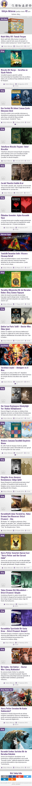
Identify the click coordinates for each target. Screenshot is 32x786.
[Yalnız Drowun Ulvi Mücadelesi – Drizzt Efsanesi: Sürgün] (16, 572)
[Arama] (13, 5)
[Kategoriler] (20, 5)
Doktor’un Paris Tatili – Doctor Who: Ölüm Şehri (16, 327)
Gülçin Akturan (7, 46)
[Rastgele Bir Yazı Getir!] (16, 5)
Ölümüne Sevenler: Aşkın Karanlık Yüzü (15, 216)
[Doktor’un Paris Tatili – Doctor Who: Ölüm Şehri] (16, 308)
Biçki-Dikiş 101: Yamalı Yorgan (13, 36)
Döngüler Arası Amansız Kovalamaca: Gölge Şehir (11, 478)
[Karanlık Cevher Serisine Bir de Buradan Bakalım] (16, 728)
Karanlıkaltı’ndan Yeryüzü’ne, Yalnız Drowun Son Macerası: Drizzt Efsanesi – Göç (16, 516)
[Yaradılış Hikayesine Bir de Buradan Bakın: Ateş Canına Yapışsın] (16, 272)
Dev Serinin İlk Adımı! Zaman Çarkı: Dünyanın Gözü (15, 109)
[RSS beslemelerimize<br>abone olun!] (12, 779)
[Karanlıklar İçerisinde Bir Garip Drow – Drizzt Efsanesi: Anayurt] (16, 610)
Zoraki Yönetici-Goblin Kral (12, 183)
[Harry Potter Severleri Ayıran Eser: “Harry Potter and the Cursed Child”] (16, 534)
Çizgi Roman (4, 346)
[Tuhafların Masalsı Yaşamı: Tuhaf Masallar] (16, 128)
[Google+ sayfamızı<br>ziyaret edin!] (20, 776)
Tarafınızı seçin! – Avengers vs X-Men (15, 369)
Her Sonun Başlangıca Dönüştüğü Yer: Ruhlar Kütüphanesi (15, 407)
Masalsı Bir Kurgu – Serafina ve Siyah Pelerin (14, 71)
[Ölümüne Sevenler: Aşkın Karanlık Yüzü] (16, 197)
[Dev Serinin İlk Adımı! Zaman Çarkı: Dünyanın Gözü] (16, 90)
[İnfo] (30, 5)
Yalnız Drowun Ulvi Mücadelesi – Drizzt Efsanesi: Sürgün (14, 591)
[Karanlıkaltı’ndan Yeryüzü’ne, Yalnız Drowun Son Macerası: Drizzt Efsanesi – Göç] (16, 495)
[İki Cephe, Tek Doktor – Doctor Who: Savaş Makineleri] (16, 648)
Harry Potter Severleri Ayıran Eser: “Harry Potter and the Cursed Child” (15, 555)
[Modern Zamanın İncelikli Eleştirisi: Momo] (16, 422)
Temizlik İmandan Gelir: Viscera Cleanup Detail (14, 254)
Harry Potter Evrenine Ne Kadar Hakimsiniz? (14, 709)
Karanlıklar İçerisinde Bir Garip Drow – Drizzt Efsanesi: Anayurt (14, 629)
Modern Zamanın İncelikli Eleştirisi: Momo (15, 442)
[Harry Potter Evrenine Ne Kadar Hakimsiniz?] (16, 689)
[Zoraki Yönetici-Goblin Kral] (16, 165)
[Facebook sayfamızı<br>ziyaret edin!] (12, 776)
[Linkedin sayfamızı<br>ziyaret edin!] (4, 779)
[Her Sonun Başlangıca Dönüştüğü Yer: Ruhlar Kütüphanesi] (16, 388)
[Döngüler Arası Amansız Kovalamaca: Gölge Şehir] (16, 459)
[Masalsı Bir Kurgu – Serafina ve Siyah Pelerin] (16, 50)
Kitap (2, 51)
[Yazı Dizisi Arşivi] (26, 5)
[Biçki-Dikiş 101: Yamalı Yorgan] (16, 18)
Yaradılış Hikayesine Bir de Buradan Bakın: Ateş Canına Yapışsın (16, 291)
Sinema (7, 690)
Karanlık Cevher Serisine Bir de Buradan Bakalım (14, 752)
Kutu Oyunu (4, 19)
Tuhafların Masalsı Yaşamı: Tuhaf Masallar (15, 148)
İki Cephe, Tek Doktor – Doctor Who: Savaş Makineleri (14, 668)
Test (11, 690)
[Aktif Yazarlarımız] (23, 5)
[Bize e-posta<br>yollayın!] (4, 776)
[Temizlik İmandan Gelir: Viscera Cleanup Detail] (16, 233)
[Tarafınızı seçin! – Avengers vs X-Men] (16, 345)
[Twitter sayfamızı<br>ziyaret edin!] (27, 776)
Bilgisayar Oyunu (6, 234)
